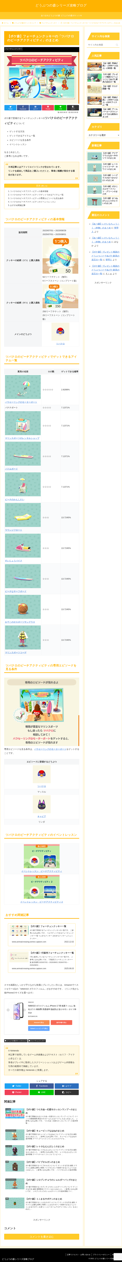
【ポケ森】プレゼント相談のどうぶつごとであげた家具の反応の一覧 (105, 256)
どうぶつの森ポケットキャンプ (17, 1041)
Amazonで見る (39, 1022)
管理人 (109, 260)
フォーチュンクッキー (38, 1041)
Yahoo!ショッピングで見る (39, 1028)
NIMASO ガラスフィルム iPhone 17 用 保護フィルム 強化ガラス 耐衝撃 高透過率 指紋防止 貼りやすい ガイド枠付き (52, 1009)
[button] (117, 44)
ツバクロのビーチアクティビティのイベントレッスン (33, 202)
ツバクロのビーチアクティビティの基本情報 (29, 191)
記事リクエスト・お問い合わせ (78, 1255)
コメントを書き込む (42, 1236)
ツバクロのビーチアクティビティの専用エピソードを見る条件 (37, 198)
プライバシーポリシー (101, 1255)
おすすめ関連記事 (17, 205)
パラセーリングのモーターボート (50, 749)
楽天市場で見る (61, 1022)
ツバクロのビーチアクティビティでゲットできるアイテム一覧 (37, 195)
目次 (38, 186)
